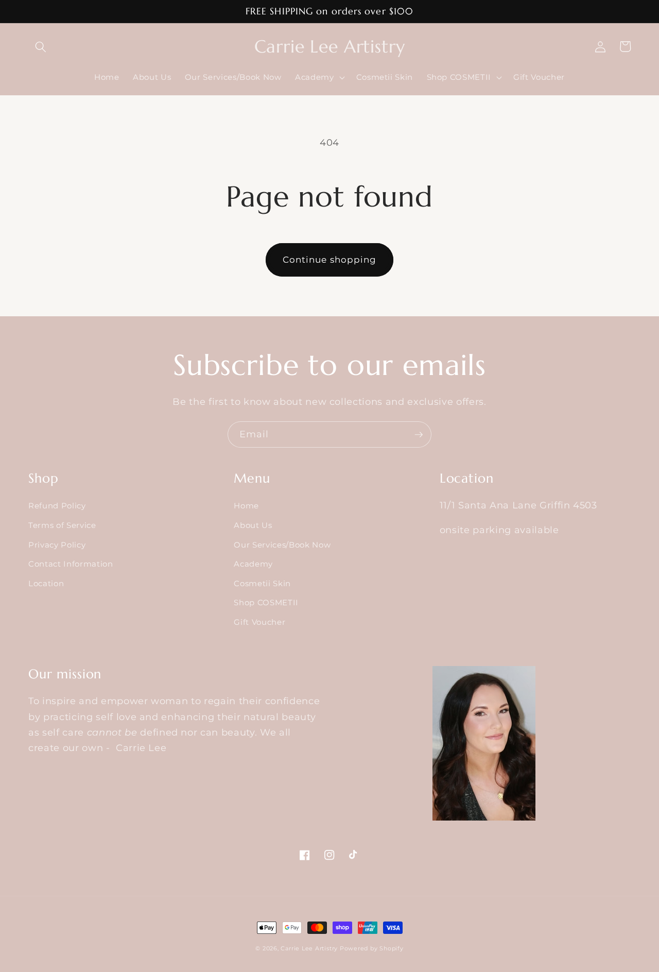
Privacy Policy (56, 545)
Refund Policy (57, 505)
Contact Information (70, 564)
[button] (40, 46)
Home (246, 505)
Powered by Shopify (372, 948)
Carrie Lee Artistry (310, 948)
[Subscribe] (418, 434)
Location (46, 583)
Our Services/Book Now (282, 545)
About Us (253, 525)
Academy (253, 564)
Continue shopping (330, 259)
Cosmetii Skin (262, 583)
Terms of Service (62, 525)
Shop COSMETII (266, 602)
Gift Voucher (259, 622)
